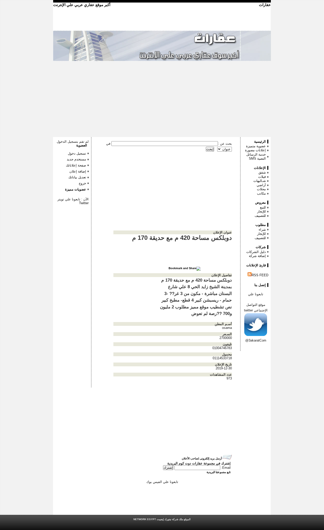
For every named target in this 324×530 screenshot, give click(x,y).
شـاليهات (259, 181)
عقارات (265, 5)
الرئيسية (260, 141)
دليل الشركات (256, 252)
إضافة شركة (257, 256)
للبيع (263, 207)
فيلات (262, 177)
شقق (262, 172)
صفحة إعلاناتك (76, 165)
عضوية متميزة (256, 146)
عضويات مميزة (75, 189)
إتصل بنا (260, 285)
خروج (82, 183)
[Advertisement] (162, 99)
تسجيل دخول (77, 153)
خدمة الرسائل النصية (256, 157)
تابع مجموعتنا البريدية (219, 472)
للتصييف (260, 216)
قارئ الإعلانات (256, 265)
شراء (262, 229)
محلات (261, 189)
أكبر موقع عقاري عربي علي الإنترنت (81, 5)
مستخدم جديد (76, 159)
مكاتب (261, 193)
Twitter (84, 203)
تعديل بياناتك (77, 177)
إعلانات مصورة (255, 150)
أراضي (261, 185)
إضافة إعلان (77, 171)
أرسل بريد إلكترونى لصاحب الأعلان (202, 458)
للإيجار (261, 211)
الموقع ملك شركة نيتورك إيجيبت (162, 519)
